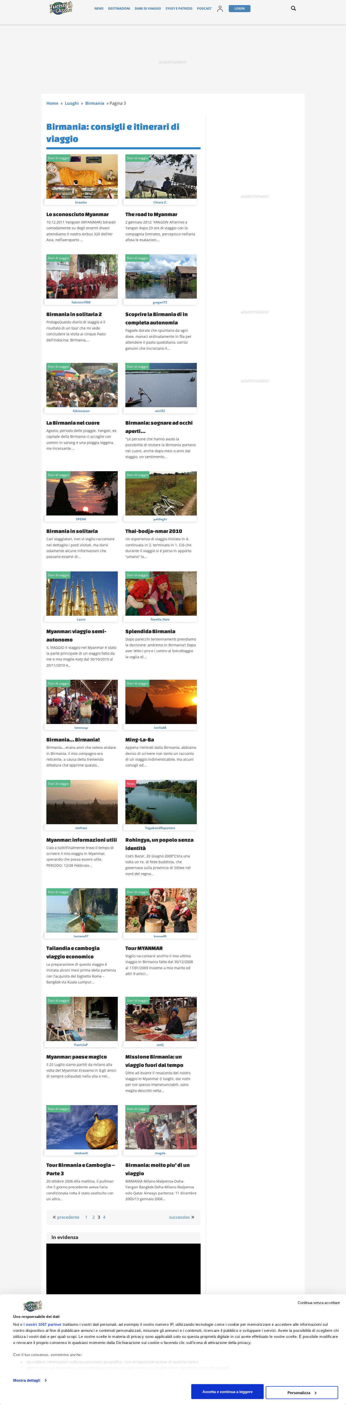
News (99, 8)
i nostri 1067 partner (43, 1324)
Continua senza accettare (319, 1302)
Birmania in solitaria (72, 531)
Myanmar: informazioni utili (81, 840)
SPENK (81, 519)
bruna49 (160, 936)
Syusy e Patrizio (179, 8)
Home (52, 103)
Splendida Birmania (150, 631)
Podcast (204, 8)
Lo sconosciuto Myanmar (77, 214)
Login (240, 8)
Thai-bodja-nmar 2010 (153, 531)
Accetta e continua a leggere (227, 1391)
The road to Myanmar (151, 214)
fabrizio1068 (81, 302)
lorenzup (81, 728)
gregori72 (160, 302)
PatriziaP (81, 1045)
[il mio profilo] (220, 12)
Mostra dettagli (26, 1380)
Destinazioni (119, 8)
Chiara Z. (160, 202)
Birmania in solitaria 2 (74, 314)
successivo (179, 1217)
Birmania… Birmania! (73, 739)
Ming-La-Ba (139, 739)
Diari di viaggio (148, 8)
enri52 (160, 411)
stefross (81, 828)
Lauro (81, 619)
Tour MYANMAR (144, 948)
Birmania (94, 103)
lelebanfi (81, 1153)
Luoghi (72, 103)
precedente (68, 1217)
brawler (81, 202)
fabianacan (81, 411)
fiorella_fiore (160, 619)
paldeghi (160, 519)
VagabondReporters (160, 828)
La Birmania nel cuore (73, 423)
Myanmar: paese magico (76, 1056)
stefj (160, 1045)
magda (160, 1153)
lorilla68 (160, 728)
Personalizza (298, 1392)
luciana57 (81, 936)
